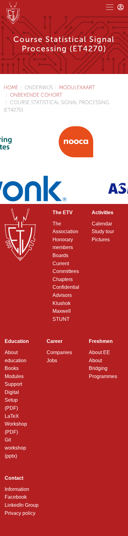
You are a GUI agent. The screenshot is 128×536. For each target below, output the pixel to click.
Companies (59, 352)
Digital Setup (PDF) (12, 400)
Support (13, 384)
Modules (14, 376)
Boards (60, 255)
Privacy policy (20, 513)
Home (11, 87)
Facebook (16, 497)
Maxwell (62, 311)
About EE (99, 352)
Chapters (63, 279)
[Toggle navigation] (109, 7)
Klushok (62, 303)
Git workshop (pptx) (15, 447)
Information (17, 489)
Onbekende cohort (36, 95)
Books (12, 368)
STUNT (61, 319)
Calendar (102, 223)
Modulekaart (77, 87)
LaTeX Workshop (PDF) (16, 424)
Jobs (52, 360)
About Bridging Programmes (103, 368)
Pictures (101, 239)
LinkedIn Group (22, 505)
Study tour (103, 231)
